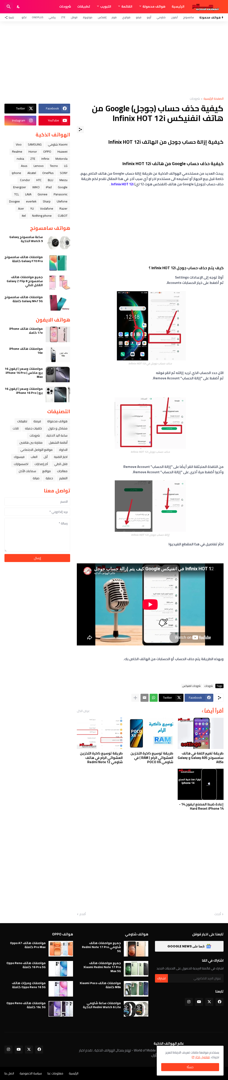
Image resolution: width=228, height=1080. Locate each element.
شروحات (65, 6)
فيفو (138, 17)
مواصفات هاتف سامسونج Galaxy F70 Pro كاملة (23, 259)
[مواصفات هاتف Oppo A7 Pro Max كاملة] (61, 949)
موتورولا (87, 17)
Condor (25, 180)
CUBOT (62, 215)
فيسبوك (19, 457)
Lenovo (39, 166)
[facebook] (220, 1002)
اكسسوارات (21, 464)
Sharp (47, 201)
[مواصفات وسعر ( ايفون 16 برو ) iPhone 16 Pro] (58, 394)
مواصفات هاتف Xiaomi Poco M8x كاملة (100, 985)
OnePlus (37, 17)
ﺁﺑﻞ (46, 457)
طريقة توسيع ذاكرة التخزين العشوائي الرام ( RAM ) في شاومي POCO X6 (151, 757)
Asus (24, 166)
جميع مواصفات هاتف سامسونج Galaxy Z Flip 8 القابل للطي (25, 281)
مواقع (46, 471)
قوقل (74, 17)
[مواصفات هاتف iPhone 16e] (58, 354)
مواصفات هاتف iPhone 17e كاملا (26, 331)
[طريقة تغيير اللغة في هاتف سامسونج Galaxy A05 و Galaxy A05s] (201, 733)
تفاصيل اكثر (202, 1057)
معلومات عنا (55, 1073)
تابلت (16, 428)
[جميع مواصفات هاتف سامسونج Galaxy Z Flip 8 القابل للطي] (58, 283)
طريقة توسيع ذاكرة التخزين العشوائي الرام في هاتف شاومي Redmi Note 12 (101, 757)
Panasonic (60, 194)
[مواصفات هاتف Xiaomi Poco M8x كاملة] (136, 989)
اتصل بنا (9, 1073)
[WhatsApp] (154, 698)
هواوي (126, 17)
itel (24, 215)
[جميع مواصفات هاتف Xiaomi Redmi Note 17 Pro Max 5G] (136, 969)
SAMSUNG (35, 144)
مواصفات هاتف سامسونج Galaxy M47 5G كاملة (23, 299)
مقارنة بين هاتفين (31, 442)
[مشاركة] (80, 129)
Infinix (45, 159)
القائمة (126, 6)
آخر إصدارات (41, 464)
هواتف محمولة (153, 6)
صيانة (36, 478)
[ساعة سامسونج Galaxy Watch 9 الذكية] (58, 243)
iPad (49, 187)
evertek (31, 201)
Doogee (14, 201)
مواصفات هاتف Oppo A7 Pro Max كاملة (28, 945)
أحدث (217, 914)
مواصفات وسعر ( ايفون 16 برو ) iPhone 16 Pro (24, 391)
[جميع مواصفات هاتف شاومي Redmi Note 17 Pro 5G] (136, 949)
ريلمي (52, 17)
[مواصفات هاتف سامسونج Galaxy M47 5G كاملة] (58, 303)
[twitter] (209, 1002)
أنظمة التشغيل (58, 442)
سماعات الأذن (27, 471)
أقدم (82, 914)
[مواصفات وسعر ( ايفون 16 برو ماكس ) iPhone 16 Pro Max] (58, 374)
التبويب (105, 6)
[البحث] (8, 6)
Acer (21, 208)
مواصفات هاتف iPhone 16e (26, 351)
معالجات (62, 471)
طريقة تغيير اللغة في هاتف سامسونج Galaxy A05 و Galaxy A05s (201, 757)
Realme (17, 151)
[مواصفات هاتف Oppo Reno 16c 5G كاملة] (61, 1009)
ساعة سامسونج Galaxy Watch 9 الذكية (26, 239)
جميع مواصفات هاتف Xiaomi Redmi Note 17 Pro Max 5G (102, 967)
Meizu (63, 180)
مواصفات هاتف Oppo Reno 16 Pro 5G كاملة (26, 965)
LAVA (28, 194)
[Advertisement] (114, 59)
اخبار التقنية (60, 457)
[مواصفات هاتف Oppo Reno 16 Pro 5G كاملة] (61, 969)
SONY (63, 173)
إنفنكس (102, 17)
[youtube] (199, 1002)
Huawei (62, 151)
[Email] (144, 698)
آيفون (174, 17)
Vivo (19, 144)
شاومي (161, 17)
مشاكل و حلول (57, 428)
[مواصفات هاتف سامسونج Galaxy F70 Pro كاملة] (58, 263)
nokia (20, 159)
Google (62, 187)
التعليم (63, 478)
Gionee (42, 194)
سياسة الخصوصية (31, 1073)
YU (32, 208)
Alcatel (31, 173)
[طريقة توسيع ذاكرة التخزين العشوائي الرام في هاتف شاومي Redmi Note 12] (100, 733)
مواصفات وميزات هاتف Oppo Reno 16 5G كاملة (29, 985)
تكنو (24, 17)
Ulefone (62, 201)
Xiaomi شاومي (57, 144)
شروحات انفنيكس (191, 686)
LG (65, 166)
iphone (16, 173)
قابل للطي (60, 464)
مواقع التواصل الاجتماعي (36, 450)
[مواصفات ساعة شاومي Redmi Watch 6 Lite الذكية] (136, 1009)
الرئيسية (178, 6)
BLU (50, 180)
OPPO (47, 151)
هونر (114, 17)
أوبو (149, 17)
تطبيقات (83, 6)
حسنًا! (190, 1067)
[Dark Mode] (18, 6)
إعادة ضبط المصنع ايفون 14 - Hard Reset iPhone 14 (201, 806)
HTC (39, 180)
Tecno (54, 166)
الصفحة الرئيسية (214, 99)
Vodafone (46, 208)
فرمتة (37, 421)
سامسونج (188, 17)
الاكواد (63, 450)
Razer (63, 208)
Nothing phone (42, 215)
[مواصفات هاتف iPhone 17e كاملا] (58, 334)
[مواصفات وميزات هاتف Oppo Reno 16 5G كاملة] (61, 989)
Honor (32, 151)
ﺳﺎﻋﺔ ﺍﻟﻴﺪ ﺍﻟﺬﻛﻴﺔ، (56, 435)
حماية (49, 478)
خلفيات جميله (33, 428)
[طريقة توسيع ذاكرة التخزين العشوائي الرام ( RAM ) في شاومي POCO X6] (150, 733)
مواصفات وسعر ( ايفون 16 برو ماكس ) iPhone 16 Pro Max (24, 373)
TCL (16, 194)
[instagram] (189, 1002)
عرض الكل (83, 710)
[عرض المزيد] (135, 698)
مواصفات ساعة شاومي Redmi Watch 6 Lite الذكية (102, 1005)
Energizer (19, 187)
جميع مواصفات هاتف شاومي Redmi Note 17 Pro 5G (101, 947)
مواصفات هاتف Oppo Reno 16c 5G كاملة (26, 1005)
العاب (34, 457)
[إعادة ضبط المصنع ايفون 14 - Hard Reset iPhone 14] (201, 784)
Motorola (61, 159)
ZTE (63, 17)
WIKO (36, 187)
